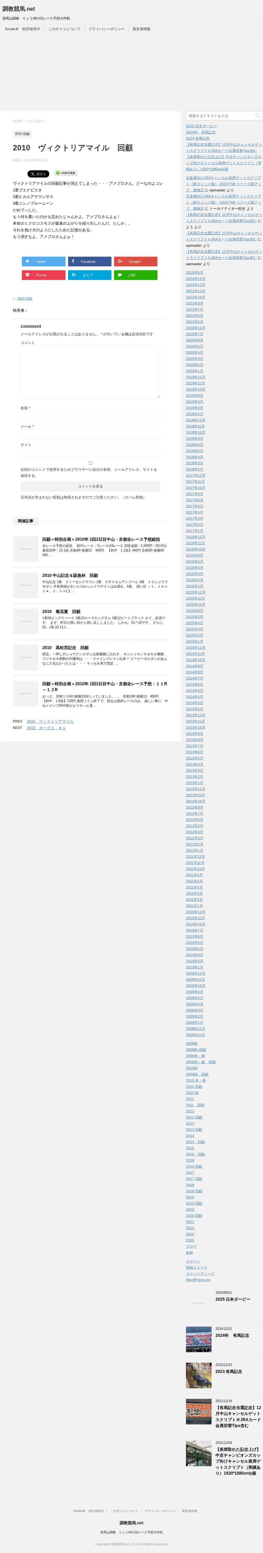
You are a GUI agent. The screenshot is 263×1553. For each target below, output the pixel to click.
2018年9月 (194, 438)
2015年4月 (194, 623)
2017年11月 (195, 482)
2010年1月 (194, 967)
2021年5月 (194, 322)
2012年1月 (194, 850)
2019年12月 (195, 377)
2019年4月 (194, 402)
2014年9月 (194, 666)
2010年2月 (194, 961)
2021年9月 (194, 303)
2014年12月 (195, 647)
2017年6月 (194, 500)
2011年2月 (194, 900)
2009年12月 (195, 973)
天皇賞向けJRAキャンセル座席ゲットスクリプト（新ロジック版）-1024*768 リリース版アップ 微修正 (223, 184)
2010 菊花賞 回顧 (61, 611)
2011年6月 (194, 875)
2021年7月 (194, 309)
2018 (190, 1185)
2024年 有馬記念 (201, 132)
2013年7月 (194, 746)
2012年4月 (194, 832)
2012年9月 (194, 807)
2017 (190, 1173)
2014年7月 (194, 678)
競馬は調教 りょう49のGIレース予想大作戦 (131, 1532)
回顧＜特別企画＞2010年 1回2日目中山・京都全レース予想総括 (101, 539)
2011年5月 (194, 881)
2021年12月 (195, 291)
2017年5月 (194, 506)
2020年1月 (194, 371)
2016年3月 (194, 574)
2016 (190, 1160)
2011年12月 (195, 856)
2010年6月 (194, 936)
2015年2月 (194, 635)
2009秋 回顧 (197, 1074)
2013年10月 (195, 727)
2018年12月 (195, 420)
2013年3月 (194, 770)
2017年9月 (194, 494)
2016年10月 (195, 549)
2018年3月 (194, 463)
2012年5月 (194, 826)
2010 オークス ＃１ (46, 728)
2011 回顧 (195, 1105)
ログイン (193, 1261)
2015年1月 (194, 641)
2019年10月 (195, 389)
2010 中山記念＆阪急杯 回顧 (70, 575)
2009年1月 (194, 1022)
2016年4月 (194, 568)
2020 (190, 1209)
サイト (26, 445)
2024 (190, 1234)
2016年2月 (194, 580)
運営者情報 (142, 29)
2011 (190, 1099)
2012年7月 (194, 813)
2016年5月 (194, 561)
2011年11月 (195, 863)
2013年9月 (194, 734)
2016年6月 (194, 555)
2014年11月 (195, 654)
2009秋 (192, 1068)
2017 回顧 (194, 1179)
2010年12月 (195, 912)
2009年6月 (194, 992)
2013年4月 (194, 764)
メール (27, 426)
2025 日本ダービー (201, 126)
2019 (190, 1197)
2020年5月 (194, 346)
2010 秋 (192, 1093)
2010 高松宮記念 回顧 (65, 647)
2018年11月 (195, 426)
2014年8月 (194, 672)
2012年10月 (195, 801)
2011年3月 (194, 893)
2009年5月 (194, 998)
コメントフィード (200, 1273)
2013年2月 (194, 777)
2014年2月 (194, 709)
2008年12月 (195, 1029)
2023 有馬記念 (198, 138)
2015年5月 (194, 617)
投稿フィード (197, 1267)
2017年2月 (194, 525)
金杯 (189, 1252)
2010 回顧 (24, 298)
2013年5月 (194, 758)
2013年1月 (194, 783)
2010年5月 (194, 943)
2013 (190, 1123)
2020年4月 (194, 352)
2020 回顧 (194, 1216)
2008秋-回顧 (196, 1050)
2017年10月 (195, 488)
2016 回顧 (194, 1166)
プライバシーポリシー (107, 29)
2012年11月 (195, 795)
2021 (190, 1222)
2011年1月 (194, 906)
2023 (190, 1228)
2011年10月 (195, 869)
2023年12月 (195, 285)
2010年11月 (195, 918)
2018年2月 (194, 469)
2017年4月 (194, 512)
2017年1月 (194, 531)
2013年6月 (194, 752)
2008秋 (192, 1043)
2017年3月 (194, 518)
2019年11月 (195, 383)
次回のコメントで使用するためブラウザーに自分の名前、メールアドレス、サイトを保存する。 (89, 472)
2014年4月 (194, 697)
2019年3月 (194, 408)
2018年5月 (194, 451)
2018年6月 (194, 445)
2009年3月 (194, 1010)
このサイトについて (64, 29)
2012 (190, 1111)
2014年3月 (194, 703)
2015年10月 (195, 604)
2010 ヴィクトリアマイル (50, 721)
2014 (190, 1136)
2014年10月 (195, 660)
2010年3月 (194, 955)
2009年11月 (195, 979)
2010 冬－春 (196, 1080)
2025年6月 (194, 272)
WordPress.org (198, 1280)
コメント (28, 343)
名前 (25, 408)
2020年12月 (195, 328)
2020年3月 (194, 359)
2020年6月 (194, 340)
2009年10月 (195, 986)
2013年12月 (195, 715)
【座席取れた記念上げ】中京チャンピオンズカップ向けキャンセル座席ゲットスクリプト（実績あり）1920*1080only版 (223, 163)
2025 (190, 1240)
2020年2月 (194, 365)
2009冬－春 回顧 (201, 1062)
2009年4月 (194, 1004)
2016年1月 (194, 586)
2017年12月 (195, 475)
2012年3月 (194, 838)
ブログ (191, 1246)
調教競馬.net (19, 9)
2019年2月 (194, 414)
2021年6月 (194, 316)
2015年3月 (194, 629)
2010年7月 (194, 930)
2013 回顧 (194, 1130)
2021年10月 (195, 297)
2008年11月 (195, 1035)
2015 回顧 (195, 1154)
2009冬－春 (195, 1056)
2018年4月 (194, 457)
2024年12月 (195, 279)
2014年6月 (194, 684)
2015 (190, 1148)
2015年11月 (195, 598)
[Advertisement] (131, 73)
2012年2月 (194, 844)
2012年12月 (195, 789)
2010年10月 (195, 924)
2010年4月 (194, 949)
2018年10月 (195, 432)
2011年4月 (194, 887)
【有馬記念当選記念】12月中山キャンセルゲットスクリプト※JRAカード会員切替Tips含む (238, 1416)
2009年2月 (194, 1016)
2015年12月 (195, 592)
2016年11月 (195, 543)
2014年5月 (194, 691)
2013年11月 (195, 721)
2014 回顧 (195, 1142)
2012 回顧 (194, 1117)
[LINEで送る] (65, 172)
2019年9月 (194, 395)
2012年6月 (194, 820)
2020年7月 (194, 334)
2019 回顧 (194, 1203)
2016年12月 (195, 537)
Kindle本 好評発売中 (22, 29)
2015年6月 (194, 611)
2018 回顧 (194, 1191)
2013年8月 (194, 740)
